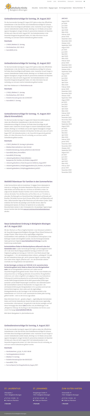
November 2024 (67, 67)
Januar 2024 (65, 89)
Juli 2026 (64, 23)
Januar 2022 (65, 141)
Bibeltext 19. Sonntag (12, 357)
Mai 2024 (64, 80)
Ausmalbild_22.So (11, 50)
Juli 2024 (64, 76)
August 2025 (65, 47)
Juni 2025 (65, 52)
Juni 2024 (65, 78)
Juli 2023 (64, 102)
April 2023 (65, 109)
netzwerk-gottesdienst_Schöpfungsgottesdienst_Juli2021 (23, 168)
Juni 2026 (65, 26)
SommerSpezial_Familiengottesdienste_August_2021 (22, 365)
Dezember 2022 (66, 117)
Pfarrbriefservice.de (26, 85)
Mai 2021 (64, 159)
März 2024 (65, 85)
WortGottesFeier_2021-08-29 (15, 47)
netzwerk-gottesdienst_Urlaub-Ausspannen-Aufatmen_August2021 (26, 163)
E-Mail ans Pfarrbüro (12, 400)
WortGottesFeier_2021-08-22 (15, 95)
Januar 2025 (65, 63)
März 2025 (65, 58)
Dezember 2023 (66, 91)
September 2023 (67, 98)
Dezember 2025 (66, 39)
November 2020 (67, 172)
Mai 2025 (64, 54)
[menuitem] (49, 1)
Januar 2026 (65, 36)
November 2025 (67, 41)
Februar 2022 (66, 139)
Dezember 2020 (66, 170)
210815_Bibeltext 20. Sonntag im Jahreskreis (19, 144)
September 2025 (67, 45)
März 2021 (65, 163)
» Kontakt (7, 404)
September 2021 (67, 150)
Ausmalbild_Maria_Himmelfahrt (15, 152)
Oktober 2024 (66, 69)
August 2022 (65, 126)
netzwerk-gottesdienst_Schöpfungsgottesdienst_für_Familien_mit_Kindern (28, 165)
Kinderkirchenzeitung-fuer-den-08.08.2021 (19, 359)
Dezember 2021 (66, 144)
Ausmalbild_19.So (11, 362)
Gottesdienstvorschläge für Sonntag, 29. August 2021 (27, 18)
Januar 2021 (65, 168)
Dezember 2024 (66, 65)
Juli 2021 (64, 155)
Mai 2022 (64, 133)
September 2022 (67, 124)
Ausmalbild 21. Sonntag (13, 100)
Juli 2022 (64, 128)
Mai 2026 (64, 28)
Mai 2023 (64, 106)
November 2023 (67, 93)
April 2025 (65, 56)
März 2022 (65, 137)
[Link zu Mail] (84, 1)
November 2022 (67, 120)
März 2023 (65, 111)
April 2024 (65, 82)
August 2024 (65, 74)
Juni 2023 (65, 104)
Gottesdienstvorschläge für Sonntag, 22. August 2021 (27, 63)
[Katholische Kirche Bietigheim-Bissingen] (15, 8)
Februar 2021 (66, 166)
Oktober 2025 (66, 43)
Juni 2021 (65, 157)
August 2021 (65, 152)
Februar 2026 (66, 34)
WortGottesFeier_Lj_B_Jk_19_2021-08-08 (18, 351)
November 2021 (67, 146)
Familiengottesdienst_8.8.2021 (15, 354)
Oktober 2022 (66, 122)
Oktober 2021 (66, 148)
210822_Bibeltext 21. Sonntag (15, 92)
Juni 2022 (65, 131)
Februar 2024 (66, 87)
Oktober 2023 (66, 96)
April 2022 (65, 135)
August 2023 (65, 100)
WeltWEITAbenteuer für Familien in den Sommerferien (28, 181)
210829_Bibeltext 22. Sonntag (15, 44)
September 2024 (67, 71)
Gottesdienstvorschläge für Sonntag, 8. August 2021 (27, 325)
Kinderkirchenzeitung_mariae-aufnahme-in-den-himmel (23, 150)
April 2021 (65, 161)
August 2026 (65, 21)
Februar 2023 (66, 113)
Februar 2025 (66, 61)
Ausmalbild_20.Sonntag (13, 155)
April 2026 (65, 30)
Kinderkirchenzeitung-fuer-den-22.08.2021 (19, 98)
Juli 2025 (64, 50)
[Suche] (84, 8)
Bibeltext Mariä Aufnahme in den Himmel (18, 147)
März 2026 (65, 32)
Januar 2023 (65, 115)
